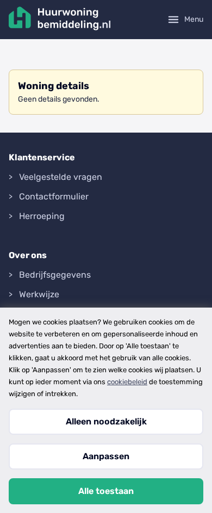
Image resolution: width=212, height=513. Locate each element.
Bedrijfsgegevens (55, 275)
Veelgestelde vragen (60, 177)
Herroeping (42, 216)
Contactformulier (54, 196)
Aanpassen (106, 456)
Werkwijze (39, 294)
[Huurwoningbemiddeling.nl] (60, 20)
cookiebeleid (127, 382)
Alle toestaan (106, 491)
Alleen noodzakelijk (106, 421)
